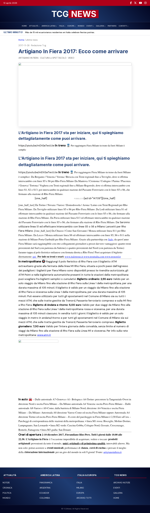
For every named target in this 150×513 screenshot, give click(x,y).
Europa (80, 493)
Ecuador (44, 493)
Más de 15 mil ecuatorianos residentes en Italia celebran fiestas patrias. (60, 32)
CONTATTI (123, 26)
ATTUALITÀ (34, 26)
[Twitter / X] (135, 3)
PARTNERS (112, 26)
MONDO (81, 26)
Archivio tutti (83, 498)
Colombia (45, 498)
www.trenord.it (113, 256)
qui (35, 256)
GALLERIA (100, 26)
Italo (110, 239)
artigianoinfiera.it (112, 452)
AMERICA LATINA (49, 26)
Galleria (117, 493)
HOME (24, 26)
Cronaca (7, 487)
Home (21, 40)
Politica (7, 493)
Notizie (6, 482)
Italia (79, 482)
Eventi (116, 487)
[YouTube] (140, 3)
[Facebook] (131, 3)
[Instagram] (145, 3)
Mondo (6, 498)
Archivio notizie (121, 482)
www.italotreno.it (74, 256)
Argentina (45, 487)
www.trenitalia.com (94, 256)
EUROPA (71, 26)
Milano (80, 487)
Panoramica (46, 482)
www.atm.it (44, 335)
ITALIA (62, 26)
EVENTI (90, 26)
